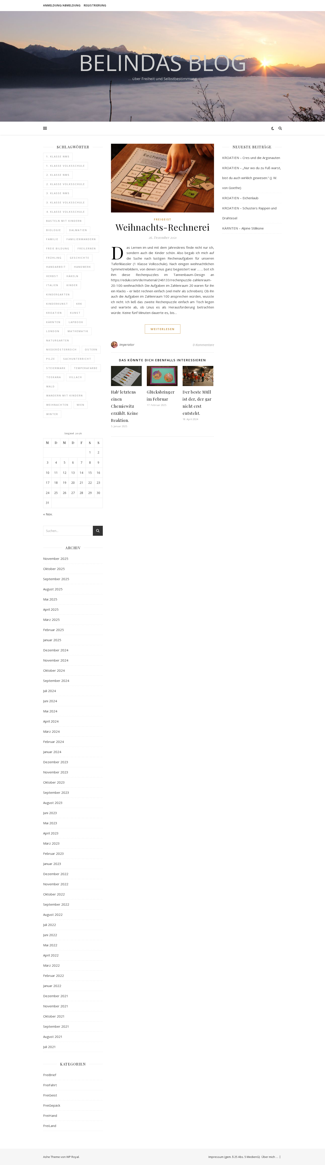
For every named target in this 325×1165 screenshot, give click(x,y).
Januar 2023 (52, 863)
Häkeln (72, 276)
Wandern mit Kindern (64, 395)
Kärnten (53, 322)
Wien (80, 404)
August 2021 (53, 1036)
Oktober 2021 (54, 1016)
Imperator (127, 344)
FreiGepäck (51, 1105)
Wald (50, 386)
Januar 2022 (52, 985)
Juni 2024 (50, 701)
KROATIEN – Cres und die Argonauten (251, 157)
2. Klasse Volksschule (65, 184)
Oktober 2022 (54, 894)
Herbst (52, 276)
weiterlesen (163, 329)
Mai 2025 (50, 599)
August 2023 (53, 802)
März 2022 (51, 965)
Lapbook (76, 322)
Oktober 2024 (54, 670)
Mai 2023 (50, 823)
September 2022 (56, 904)
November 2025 (55, 558)
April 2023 (51, 833)
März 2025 (51, 619)
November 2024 (55, 660)
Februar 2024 (53, 741)
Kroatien (54, 312)
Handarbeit (56, 266)
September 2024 (56, 680)
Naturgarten (57, 340)
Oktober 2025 (54, 568)
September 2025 (56, 579)
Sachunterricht (77, 358)
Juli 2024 (49, 691)
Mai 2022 (50, 945)
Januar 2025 (52, 640)
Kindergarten (58, 294)
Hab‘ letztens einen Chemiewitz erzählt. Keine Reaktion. (124, 406)
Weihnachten (57, 404)
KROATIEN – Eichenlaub (240, 198)
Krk (79, 303)
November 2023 (55, 772)
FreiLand (49, 1125)
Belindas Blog (163, 62)
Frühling (54, 257)
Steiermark (56, 368)
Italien (52, 285)
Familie (52, 239)
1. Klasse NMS (58, 156)
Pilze (50, 358)
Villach (75, 377)
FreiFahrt (50, 1085)
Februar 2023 (53, 853)
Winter (52, 414)
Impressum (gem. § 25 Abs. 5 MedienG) (234, 1157)
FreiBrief (49, 1075)
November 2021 (55, 1006)
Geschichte (79, 257)
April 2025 (51, 609)
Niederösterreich (61, 349)
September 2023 (56, 792)
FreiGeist (50, 1095)
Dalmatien (78, 230)
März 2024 (51, 731)
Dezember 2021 (55, 996)
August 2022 (53, 914)
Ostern (91, 349)
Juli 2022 (49, 924)
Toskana (53, 377)
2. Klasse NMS (58, 174)
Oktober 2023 (54, 782)
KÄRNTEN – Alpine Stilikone (243, 228)
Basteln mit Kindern (64, 220)
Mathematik (78, 331)
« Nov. (48, 514)
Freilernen (87, 248)
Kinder (72, 285)
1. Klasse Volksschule (65, 165)
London (52, 331)
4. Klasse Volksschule (65, 211)
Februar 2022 (53, 975)
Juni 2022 (50, 935)
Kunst (75, 312)
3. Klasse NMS (58, 193)
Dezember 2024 (55, 650)
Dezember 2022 (55, 874)
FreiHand (50, 1115)
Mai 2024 (50, 711)
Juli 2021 (49, 1046)
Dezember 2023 (55, 762)
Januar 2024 (52, 752)
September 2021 (56, 1026)
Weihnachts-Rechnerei (162, 227)
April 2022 (51, 955)
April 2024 (51, 721)
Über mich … (270, 1157)
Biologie (53, 230)
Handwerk (82, 266)
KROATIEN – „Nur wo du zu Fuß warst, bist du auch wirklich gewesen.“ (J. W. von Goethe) (251, 178)
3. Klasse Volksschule (65, 202)
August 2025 (53, 589)
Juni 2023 (50, 813)
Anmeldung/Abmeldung (62, 5)
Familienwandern (81, 239)
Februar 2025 (53, 629)
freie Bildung (57, 248)
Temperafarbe (86, 368)
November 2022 (55, 884)
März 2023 (51, 843)
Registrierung (95, 5)
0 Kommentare (203, 344)
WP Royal (72, 1157)
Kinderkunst (57, 303)
